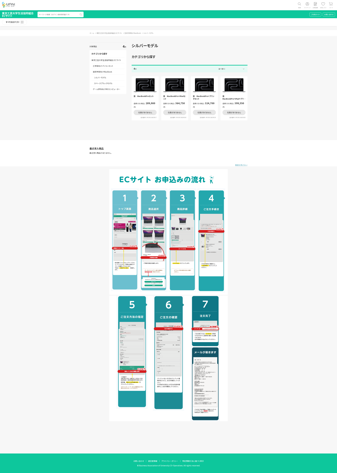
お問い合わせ (329, 14)
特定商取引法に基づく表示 (193, 461)
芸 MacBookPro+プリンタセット (203, 97)
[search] (80, 14)
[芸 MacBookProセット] (145, 85)
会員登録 (315, 8)
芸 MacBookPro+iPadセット (174, 97)
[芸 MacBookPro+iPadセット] (174, 85)
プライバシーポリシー (169, 461)
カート (331, 8)
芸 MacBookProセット (144, 96)
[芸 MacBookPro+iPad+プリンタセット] (234, 85)
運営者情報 (152, 461)
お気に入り (323, 8)
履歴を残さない (241, 165)
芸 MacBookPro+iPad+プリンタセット (233, 97)
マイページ (307, 8)
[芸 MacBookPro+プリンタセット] (204, 85)
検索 (299, 8)
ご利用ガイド (315, 14)
